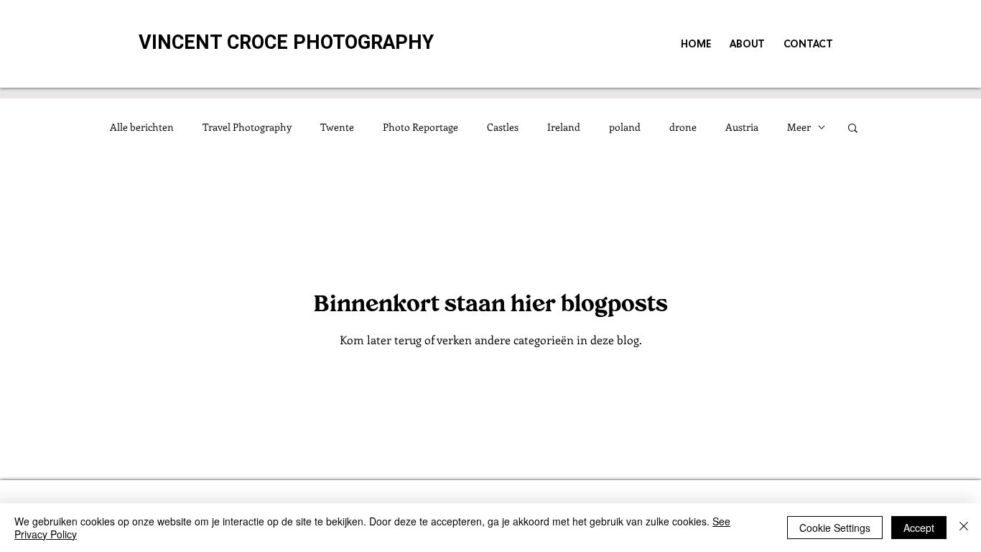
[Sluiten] (963, 527)
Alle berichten (142, 127)
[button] (853, 129)
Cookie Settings (834, 527)
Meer (799, 127)
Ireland (563, 127)
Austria (741, 127)
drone (683, 127)
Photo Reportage (420, 127)
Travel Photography (247, 127)
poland (625, 127)
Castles (503, 127)
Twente (337, 127)
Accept (918, 527)
